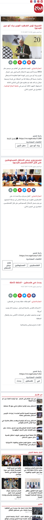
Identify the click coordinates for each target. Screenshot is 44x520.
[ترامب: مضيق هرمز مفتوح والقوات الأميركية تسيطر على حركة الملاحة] (39, 462)
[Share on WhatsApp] (15, 62)
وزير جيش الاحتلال (7, 265)
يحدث (19, 399)
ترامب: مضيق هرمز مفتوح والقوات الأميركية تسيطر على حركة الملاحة (21, 461)
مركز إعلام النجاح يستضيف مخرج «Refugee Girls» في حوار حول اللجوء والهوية (33, 488)
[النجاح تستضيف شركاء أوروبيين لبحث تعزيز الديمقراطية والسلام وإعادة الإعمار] (11, 501)
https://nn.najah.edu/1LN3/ (30, 255)
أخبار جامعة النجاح (35, 470)
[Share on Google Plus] (29, 62)
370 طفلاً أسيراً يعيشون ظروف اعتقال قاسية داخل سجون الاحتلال (20, 454)
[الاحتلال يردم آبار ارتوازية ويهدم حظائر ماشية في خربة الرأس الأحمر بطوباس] (39, 440)
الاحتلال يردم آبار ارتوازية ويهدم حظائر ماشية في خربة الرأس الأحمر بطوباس (19, 440)
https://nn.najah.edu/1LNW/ (30, 138)
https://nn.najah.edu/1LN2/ (30, 392)
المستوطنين (20, 265)
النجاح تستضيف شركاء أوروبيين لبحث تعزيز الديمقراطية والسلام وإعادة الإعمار (11, 512)
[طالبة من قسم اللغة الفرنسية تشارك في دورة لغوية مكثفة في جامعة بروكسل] (11, 478)
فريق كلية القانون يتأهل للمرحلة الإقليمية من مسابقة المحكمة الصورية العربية (33, 512)
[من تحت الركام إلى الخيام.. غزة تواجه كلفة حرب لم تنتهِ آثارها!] (39, 418)
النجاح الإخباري (38, 8)
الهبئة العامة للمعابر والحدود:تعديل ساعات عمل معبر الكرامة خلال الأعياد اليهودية (19, 447)
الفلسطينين (35, 265)
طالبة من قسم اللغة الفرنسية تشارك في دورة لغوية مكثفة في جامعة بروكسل (12, 489)
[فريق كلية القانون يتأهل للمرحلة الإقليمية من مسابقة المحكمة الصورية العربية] (32, 501)
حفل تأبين (21, 145)
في (38, 399)
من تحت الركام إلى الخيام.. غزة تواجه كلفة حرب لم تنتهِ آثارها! (19, 418)
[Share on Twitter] (24, 62)
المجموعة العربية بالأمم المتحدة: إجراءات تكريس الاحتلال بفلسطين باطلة (19, 432)
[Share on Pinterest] (20, 62)
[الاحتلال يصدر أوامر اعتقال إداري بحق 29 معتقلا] (39, 425)
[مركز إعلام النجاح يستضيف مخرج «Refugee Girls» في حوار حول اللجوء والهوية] (32, 478)
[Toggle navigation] (31, 1)
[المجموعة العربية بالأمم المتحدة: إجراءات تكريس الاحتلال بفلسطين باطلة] (39, 433)
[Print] (10, 62)
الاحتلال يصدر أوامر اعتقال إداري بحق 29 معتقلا (19, 424)
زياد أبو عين (35, 145)
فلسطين (29, 399)
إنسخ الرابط (11, 138)
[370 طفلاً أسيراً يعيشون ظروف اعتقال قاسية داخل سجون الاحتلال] (39, 455)
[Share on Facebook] (34, 62)
